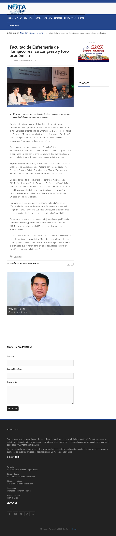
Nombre (10, 356)
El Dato (81, 18)
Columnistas (13, 25)
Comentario (12, 382)
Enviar (14, 408)
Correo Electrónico (14, 369)
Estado (39, 18)
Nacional (48, 18)
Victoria (18, 18)
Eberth (74, 529)
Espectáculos (70, 18)
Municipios (28, 18)
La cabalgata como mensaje (19, 332)
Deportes (58, 18)
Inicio (10, 18)
